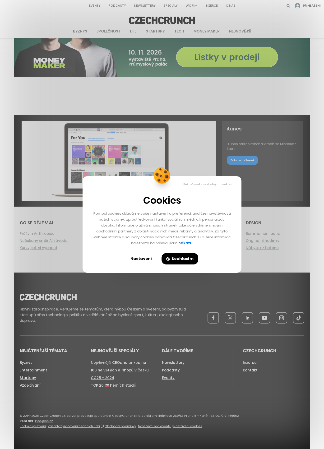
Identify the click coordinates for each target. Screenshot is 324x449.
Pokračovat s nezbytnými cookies (207, 184)
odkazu (185, 243)
